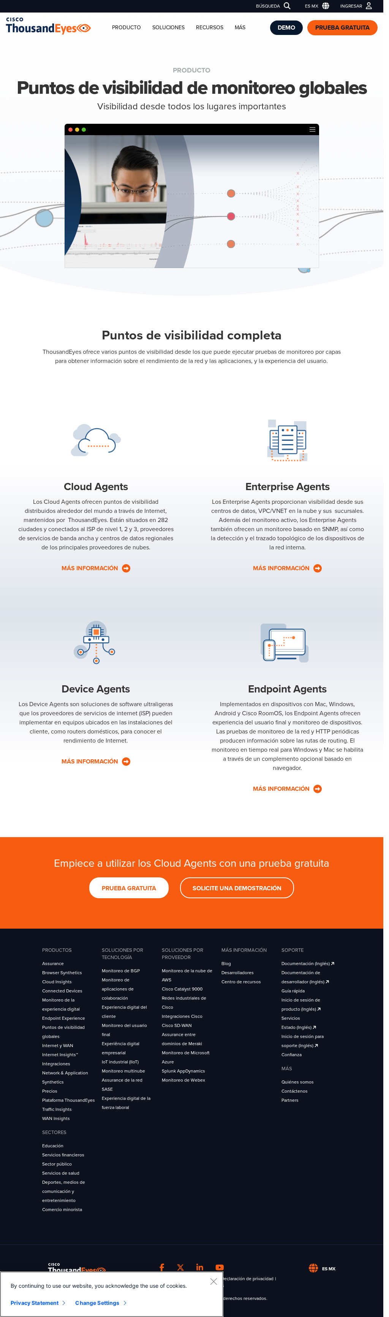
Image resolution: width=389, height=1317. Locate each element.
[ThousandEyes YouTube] (219, 1267)
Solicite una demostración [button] (237, 888)
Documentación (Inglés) (306, 963)
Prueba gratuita (342, 28)
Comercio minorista (62, 1209)
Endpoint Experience (63, 1018)
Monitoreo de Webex (183, 1080)
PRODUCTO (126, 27)
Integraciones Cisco (182, 1016)
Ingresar (351, 6)
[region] (111, 1294)
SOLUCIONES (168, 27)
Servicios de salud (60, 1173)
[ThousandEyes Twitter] (180, 1267)
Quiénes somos (297, 1082)
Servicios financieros (63, 1155)
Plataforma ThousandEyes (68, 1100)
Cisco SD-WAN (177, 1025)
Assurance (53, 963)
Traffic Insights (57, 1109)
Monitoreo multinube (123, 1071)
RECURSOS (209, 27)
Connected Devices (62, 991)
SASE (107, 1089)
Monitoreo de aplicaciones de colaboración (118, 989)
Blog (226, 963)
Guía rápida (293, 991)
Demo (286, 28)
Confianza (291, 1054)
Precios (49, 1091)
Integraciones (56, 1063)
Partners (290, 1100)
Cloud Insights (57, 981)
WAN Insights (56, 1118)
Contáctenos (294, 1091)
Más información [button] (91, 568)
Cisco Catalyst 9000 (182, 989)
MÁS (240, 27)
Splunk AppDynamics (183, 1071)
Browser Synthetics (62, 972)
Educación (52, 1145)
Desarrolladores (237, 972)
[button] (315, 6)
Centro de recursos (241, 981)
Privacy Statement (35, 1303)
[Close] (213, 1281)
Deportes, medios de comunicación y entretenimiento (63, 1191)
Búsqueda (268, 6)
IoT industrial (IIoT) (120, 1062)
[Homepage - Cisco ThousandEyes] (56, 26)
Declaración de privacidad (247, 1278)
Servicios (290, 1018)
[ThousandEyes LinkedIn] (199, 1267)
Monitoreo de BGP (121, 970)
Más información (91, 761)
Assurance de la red (122, 1080)
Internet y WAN (57, 1045)
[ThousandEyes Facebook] (162, 1267)
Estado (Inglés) (297, 1027)
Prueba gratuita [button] (129, 888)
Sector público (57, 1164)
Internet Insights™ (60, 1054)
